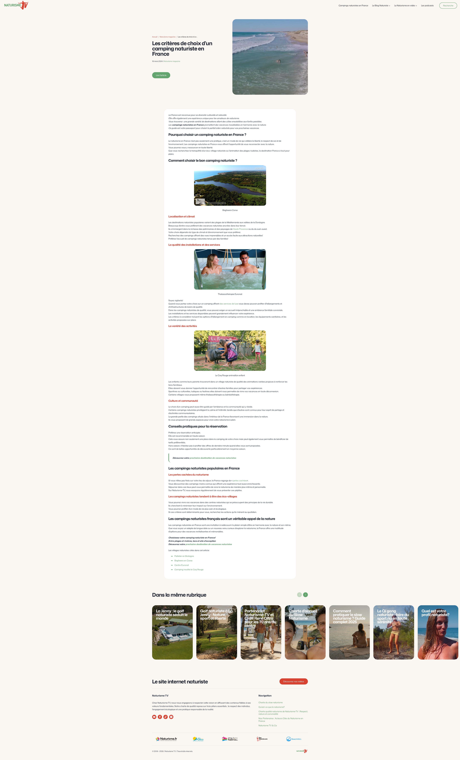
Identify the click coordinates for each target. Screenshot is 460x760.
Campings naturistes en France (353, 5)
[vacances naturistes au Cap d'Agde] (198, 739)
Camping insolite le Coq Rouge (188, 569)
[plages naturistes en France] (294, 739)
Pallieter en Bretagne (184, 556)
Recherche (448, 5)
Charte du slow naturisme (271, 702)
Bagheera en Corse (183, 560)
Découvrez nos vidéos (293, 681)
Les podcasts (427, 5)
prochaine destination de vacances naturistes (213, 457)
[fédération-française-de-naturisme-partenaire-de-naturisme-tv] (230, 739)
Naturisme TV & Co (268, 725)
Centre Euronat (181, 565)
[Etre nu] (262, 739)
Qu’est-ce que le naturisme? (272, 706)
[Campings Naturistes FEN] (166, 739)
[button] (305, 594)
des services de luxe (229, 303)
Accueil (154, 37)
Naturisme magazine (167, 37)
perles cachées (240, 480)
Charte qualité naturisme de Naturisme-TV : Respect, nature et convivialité (283, 712)
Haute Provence (240, 228)
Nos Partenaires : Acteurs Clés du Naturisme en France (281, 719)
